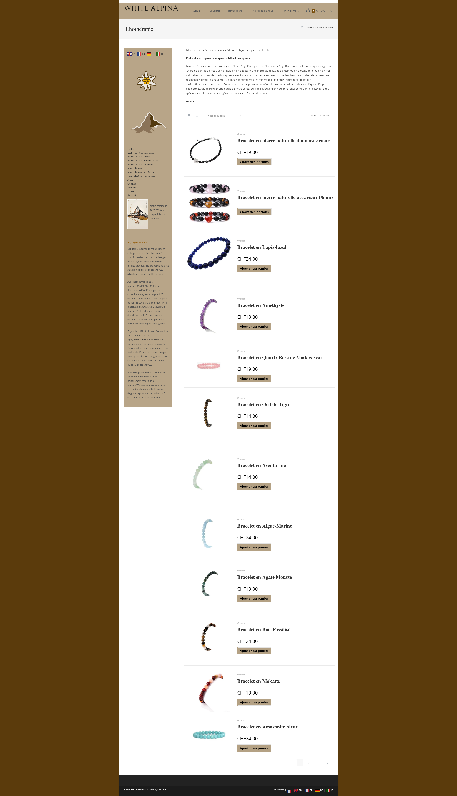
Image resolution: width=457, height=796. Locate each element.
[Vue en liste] (197, 116)
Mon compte (278, 789)
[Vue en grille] (189, 116)
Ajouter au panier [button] (254, 268)
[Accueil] (302, 27)
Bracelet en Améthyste (260, 305)
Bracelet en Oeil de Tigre (263, 404)
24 (324, 115)
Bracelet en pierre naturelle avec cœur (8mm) (285, 197)
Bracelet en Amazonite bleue (267, 726)
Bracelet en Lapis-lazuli (262, 247)
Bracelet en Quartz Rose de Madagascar (279, 357)
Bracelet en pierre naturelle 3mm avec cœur (283, 140)
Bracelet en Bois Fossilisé (263, 629)
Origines (241, 134)
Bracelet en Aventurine (261, 465)
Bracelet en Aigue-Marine (264, 525)
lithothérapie (326, 27)
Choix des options (254, 162)
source (190, 101)
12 (319, 115)
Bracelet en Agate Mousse (264, 577)
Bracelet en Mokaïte (258, 681)
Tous (330, 115)
